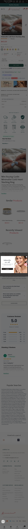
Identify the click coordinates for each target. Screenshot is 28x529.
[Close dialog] (26, 256)
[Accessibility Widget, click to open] (25, 264)
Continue (7, 269)
